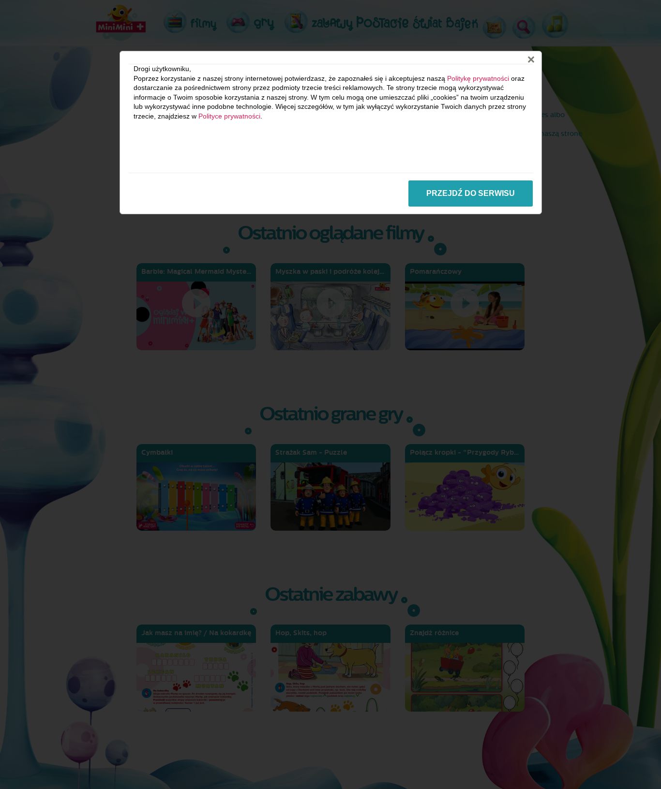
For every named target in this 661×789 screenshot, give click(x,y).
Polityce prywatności (229, 116)
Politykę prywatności (478, 78)
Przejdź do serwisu (470, 193)
